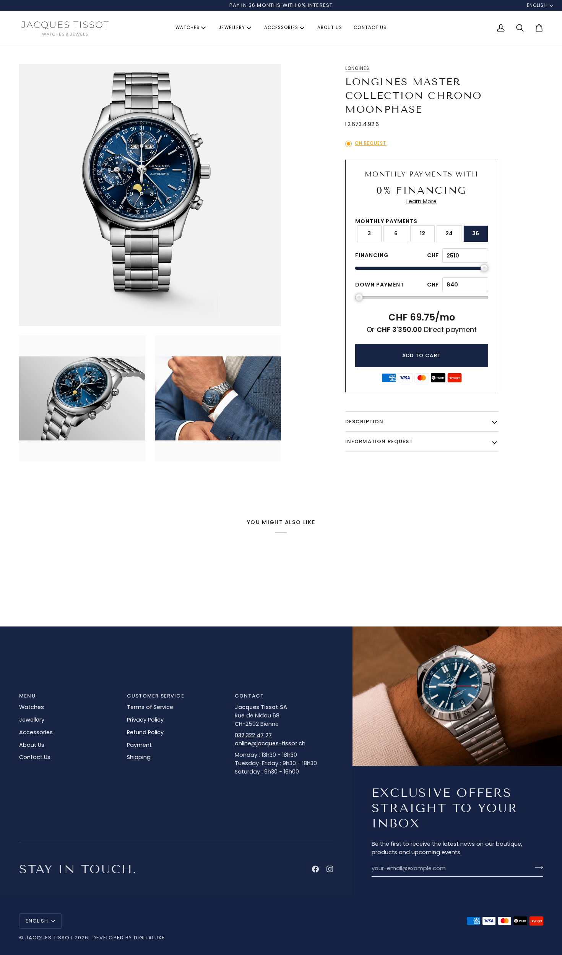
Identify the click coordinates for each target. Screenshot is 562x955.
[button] (191, 28)
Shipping (139, 757)
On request (371, 143)
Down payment (379, 284)
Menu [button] (27, 695)
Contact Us (34, 757)
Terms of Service (150, 707)
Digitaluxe (149, 937)
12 (422, 233)
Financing (372, 255)
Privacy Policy (145, 720)
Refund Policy (145, 732)
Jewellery (31, 720)
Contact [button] (249, 695)
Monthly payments (386, 221)
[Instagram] (329, 869)
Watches (31, 707)
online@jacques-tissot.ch (270, 743)
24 (449, 233)
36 (475, 233)
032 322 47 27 (253, 735)
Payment (139, 745)
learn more (421, 201)
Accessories (36, 732)
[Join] (536, 867)
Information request (379, 441)
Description (364, 421)
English (537, 5)
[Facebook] (315, 869)
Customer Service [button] (155, 695)
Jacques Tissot (49, 937)
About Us (31, 745)
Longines (357, 68)
